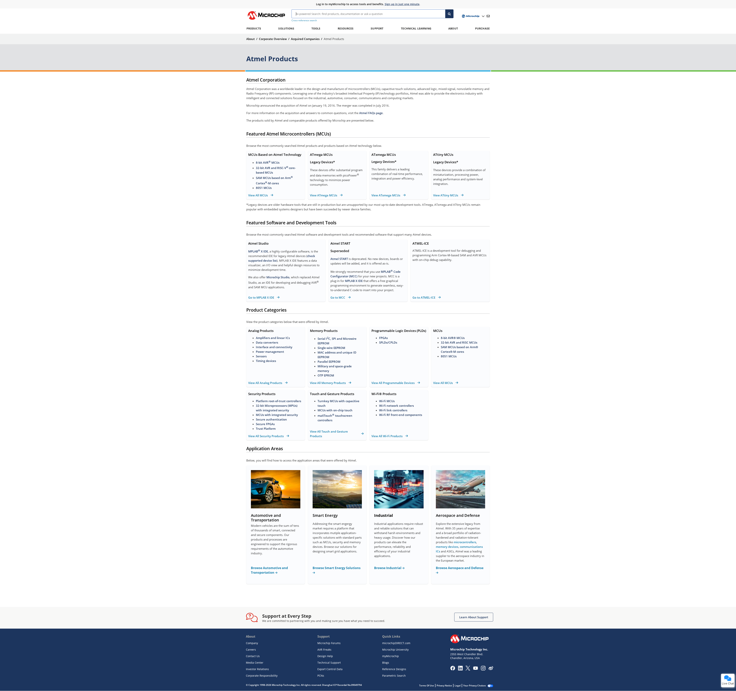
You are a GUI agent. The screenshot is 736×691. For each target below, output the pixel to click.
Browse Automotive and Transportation (269, 570)
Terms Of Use (426, 685)
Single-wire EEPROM (332, 348)
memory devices (447, 547)
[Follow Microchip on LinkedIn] (460, 669)
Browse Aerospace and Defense (459, 568)
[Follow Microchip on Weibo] (490, 669)
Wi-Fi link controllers (393, 410)
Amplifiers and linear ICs (273, 338)
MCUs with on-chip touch (335, 410)
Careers (251, 649)
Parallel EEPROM (329, 361)
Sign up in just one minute (402, 4)
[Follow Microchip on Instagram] (483, 669)
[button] (473, 617)
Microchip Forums (329, 643)
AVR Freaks (324, 649)
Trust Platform (266, 428)
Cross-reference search (304, 20)
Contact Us (253, 656)
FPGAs (383, 338)
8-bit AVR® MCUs (453, 338)
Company (252, 643)
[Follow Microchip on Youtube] (475, 669)
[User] (473, 16)
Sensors (261, 356)
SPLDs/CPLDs (388, 342)
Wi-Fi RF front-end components (400, 415)
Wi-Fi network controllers (396, 406)
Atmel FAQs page (371, 113)
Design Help (325, 656)
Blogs (385, 662)
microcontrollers (465, 542)
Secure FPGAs (265, 424)
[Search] (449, 13)
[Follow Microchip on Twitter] (468, 669)
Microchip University (395, 649)
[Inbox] (488, 16)
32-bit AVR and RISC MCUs (459, 342)
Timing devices (266, 361)
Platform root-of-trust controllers (278, 401)
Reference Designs (394, 669)
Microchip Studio (277, 277)
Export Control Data (330, 669)
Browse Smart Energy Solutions (337, 568)
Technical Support (329, 662)
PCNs (320, 675)
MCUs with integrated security (277, 415)
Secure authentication (271, 419)
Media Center (254, 662)
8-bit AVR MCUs (267, 162)
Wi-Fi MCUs (387, 401)
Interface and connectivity (274, 347)
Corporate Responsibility (262, 675)
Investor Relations (257, 669)
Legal (458, 685)
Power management (270, 352)
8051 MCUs (264, 188)
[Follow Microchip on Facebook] (452, 669)
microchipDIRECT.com (396, 643)
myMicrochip (390, 656)
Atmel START (339, 259)
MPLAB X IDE (258, 251)
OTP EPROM (326, 375)
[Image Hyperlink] (266, 20)
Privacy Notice (444, 685)
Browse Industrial (388, 568)
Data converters (267, 342)
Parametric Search (394, 675)
